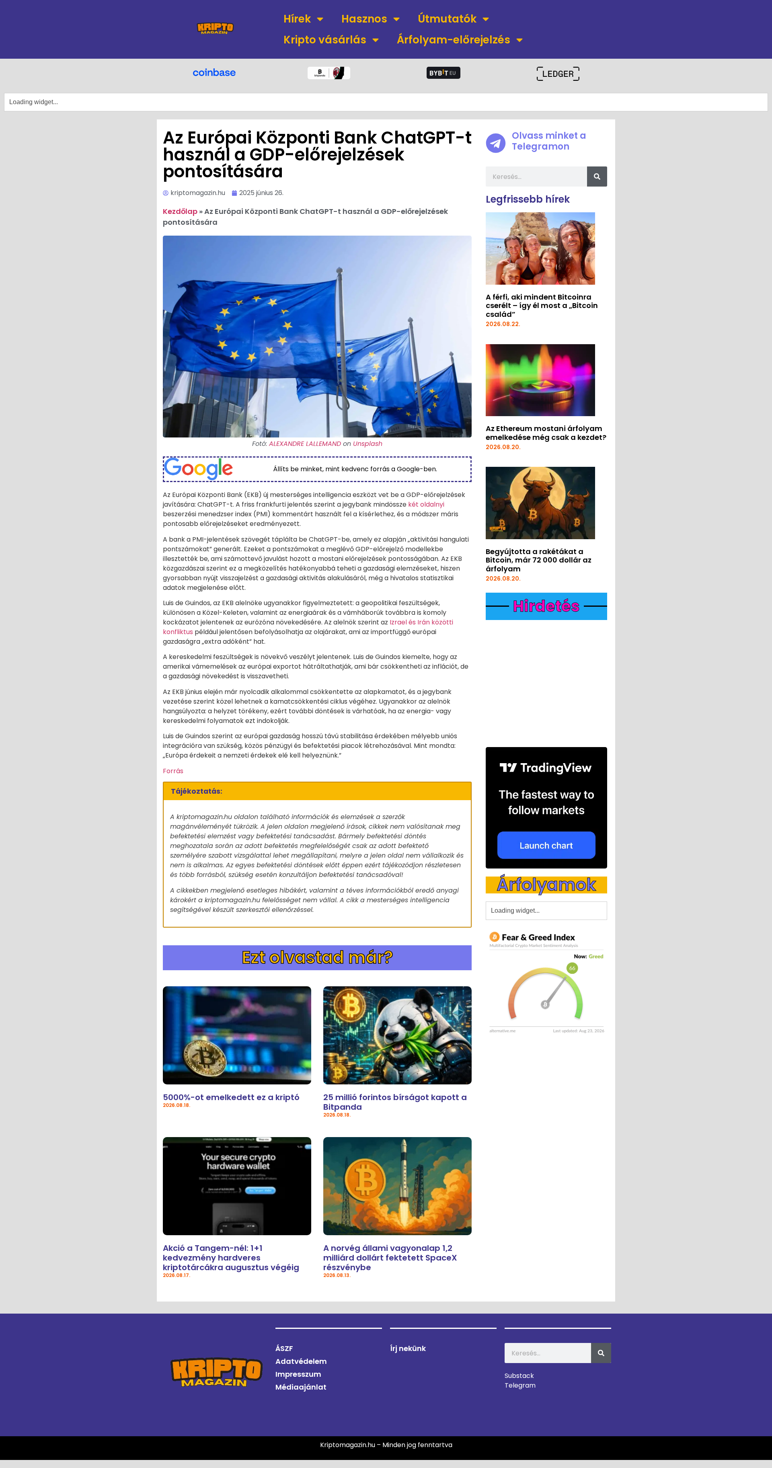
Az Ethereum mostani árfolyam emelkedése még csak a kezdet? (546, 432)
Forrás (173, 771)
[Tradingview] (546, 807)
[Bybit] (443, 73)
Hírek (297, 19)
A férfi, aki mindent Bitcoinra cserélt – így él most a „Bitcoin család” (542, 305)
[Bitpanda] (328, 73)
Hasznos (364, 19)
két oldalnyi (426, 504)
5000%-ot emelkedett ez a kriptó (231, 1097)
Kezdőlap (180, 211)
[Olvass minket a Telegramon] (496, 143)
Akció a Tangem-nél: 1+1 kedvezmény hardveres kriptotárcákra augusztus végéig (231, 1257)
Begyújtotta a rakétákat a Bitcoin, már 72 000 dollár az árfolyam (538, 560)
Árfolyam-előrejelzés (453, 40)
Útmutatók (447, 19)
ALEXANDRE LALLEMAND (305, 443)
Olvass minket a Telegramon (549, 140)
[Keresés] (597, 176)
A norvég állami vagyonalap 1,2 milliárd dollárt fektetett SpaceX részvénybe (390, 1257)
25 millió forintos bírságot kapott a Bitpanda (395, 1102)
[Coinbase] (214, 71)
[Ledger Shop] (558, 74)
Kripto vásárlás (324, 40)
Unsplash (367, 443)
